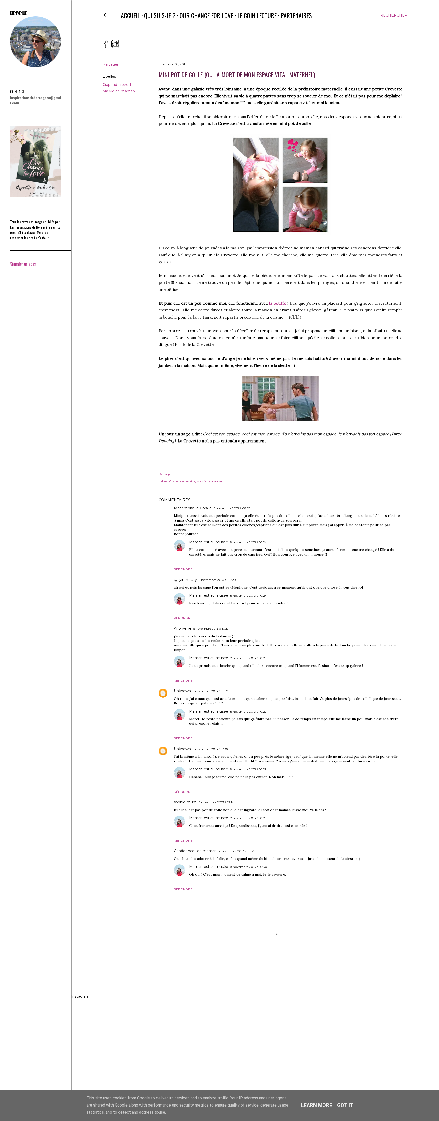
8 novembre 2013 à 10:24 (248, 542)
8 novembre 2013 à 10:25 (248, 658)
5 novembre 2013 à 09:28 (217, 580)
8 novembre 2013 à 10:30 (248, 867)
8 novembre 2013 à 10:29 (248, 769)
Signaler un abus (23, 264)
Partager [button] (110, 64)
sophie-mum (185, 802)
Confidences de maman (195, 851)
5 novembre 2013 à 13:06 (211, 749)
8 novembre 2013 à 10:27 (248, 711)
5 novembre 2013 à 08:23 (232, 508)
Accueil (130, 15)
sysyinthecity (185, 579)
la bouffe (277, 303)
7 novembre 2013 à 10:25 (237, 851)
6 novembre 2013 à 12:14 (216, 802)
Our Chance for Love (206, 15)
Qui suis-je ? (160, 15)
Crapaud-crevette (118, 84)
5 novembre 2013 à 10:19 (211, 628)
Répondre (183, 569)
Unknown (182, 691)
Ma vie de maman (119, 91)
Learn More (316, 1105)
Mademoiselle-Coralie (193, 508)
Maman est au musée (208, 542)
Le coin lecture (257, 15)
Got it (345, 1105)
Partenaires (296, 15)
